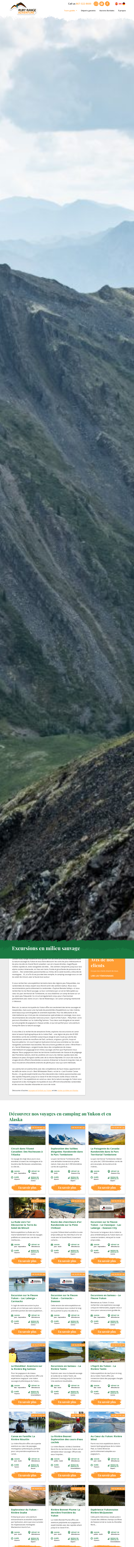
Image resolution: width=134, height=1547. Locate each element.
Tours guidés (69, 10)
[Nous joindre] (96, 3)
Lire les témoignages (102, 976)
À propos (122, 10)
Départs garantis (88, 10)
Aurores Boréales (106, 10)
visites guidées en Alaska (67, 1090)
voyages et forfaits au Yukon (40, 1090)
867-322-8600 (83, 3)
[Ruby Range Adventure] (23, 8)
